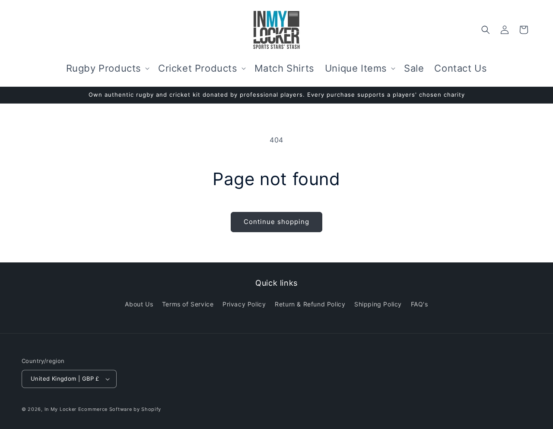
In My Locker (60, 409)
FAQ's (419, 304)
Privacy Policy (244, 304)
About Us (139, 304)
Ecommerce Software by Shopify (119, 409)
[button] (107, 68)
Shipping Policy (378, 304)
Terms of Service (188, 304)
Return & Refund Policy (310, 304)
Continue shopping (276, 222)
